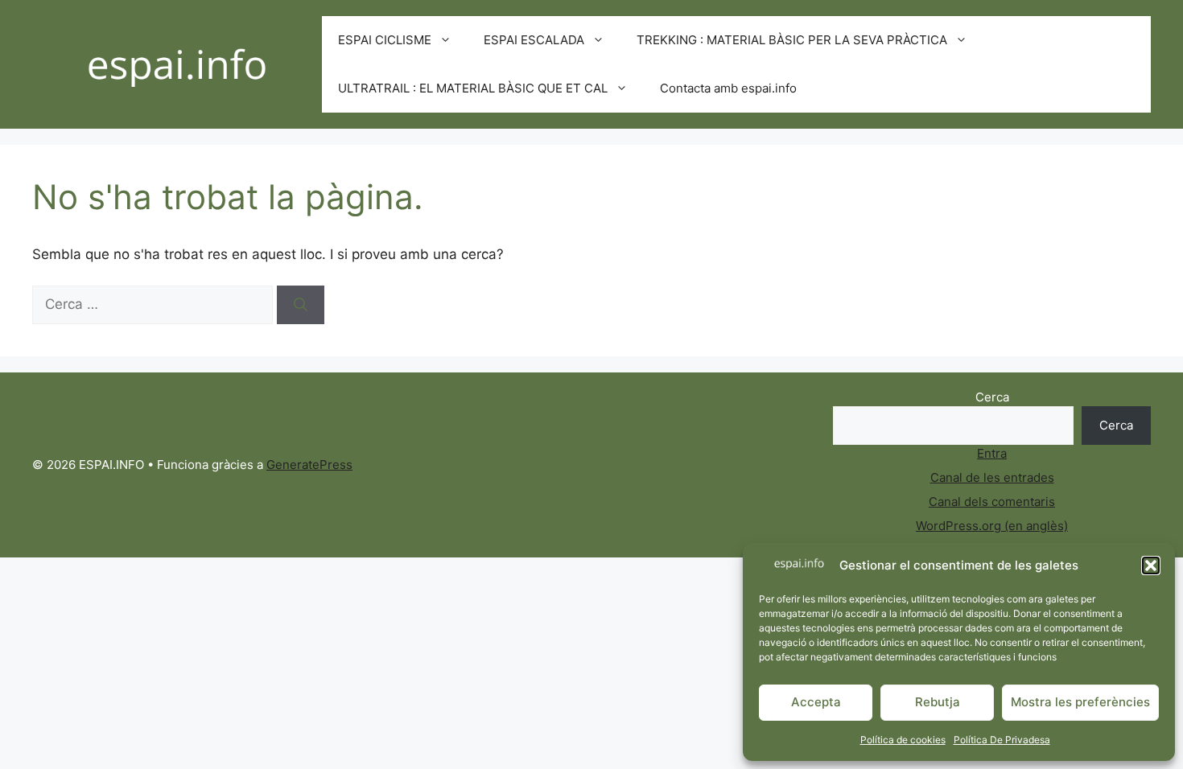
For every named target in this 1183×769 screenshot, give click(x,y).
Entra (992, 453)
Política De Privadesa (1002, 740)
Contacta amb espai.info (728, 88)
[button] (1151, 565)
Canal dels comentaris (992, 501)
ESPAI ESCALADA (534, 39)
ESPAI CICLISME (384, 39)
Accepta (816, 701)
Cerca (992, 397)
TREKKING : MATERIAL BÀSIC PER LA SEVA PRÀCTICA (792, 39)
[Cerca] (300, 305)
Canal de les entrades (992, 477)
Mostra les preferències (1080, 701)
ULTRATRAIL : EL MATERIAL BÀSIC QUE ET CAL (473, 88)
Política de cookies (903, 740)
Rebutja (937, 701)
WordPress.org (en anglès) (992, 525)
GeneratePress (309, 464)
